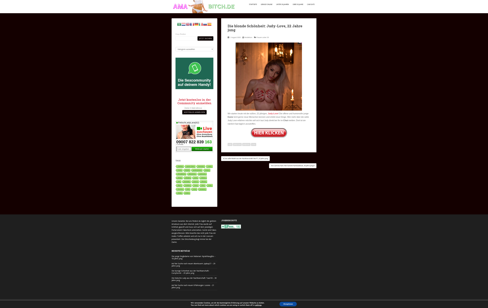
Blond (204, 181)
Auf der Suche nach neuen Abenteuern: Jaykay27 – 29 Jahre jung (193, 264)
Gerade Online (266, 4)
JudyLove (246, 144)
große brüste (197, 170)
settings (258, 305)
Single (188, 178)
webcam (202, 174)
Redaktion (248, 37)
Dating (180, 166)
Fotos (207, 170)
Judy (230, 144)
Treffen (187, 185)
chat (194, 189)
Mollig (179, 193)
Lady (209, 166)
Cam (179, 170)
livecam (201, 166)
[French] (192, 24)
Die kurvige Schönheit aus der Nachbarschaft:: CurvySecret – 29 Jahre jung (190, 272)
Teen (195, 185)
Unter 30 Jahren (282, 4)
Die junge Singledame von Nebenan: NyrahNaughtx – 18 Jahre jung (193, 257)
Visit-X (195, 181)
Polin (209, 185)
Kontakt (186, 181)
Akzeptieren (288, 304)
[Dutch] (183, 24)
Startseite (253, 4)
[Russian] (205, 24)
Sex (203, 185)
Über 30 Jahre (298, 4)
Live (195, 178)
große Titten (190, 166)
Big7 (179, 185)
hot (188, 189)
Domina (180, 189)
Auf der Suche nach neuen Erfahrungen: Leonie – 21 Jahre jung (193, 286)
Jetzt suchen (205, 38)
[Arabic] (179, 24)
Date (187, 193)
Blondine (192, 174)
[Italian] (201, 24)
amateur (202, 189)
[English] (188, 24)
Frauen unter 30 (263, 37)
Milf (179, 181)
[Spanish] (209, 24)
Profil (187, 170)
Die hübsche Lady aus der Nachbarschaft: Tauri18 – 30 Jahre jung (194, 279)
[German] (196, 24)
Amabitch (181, 174)
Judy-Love (237, 144)
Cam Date (311, 4)
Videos (203, 178)
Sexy (179, 178)
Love (253, 144)
